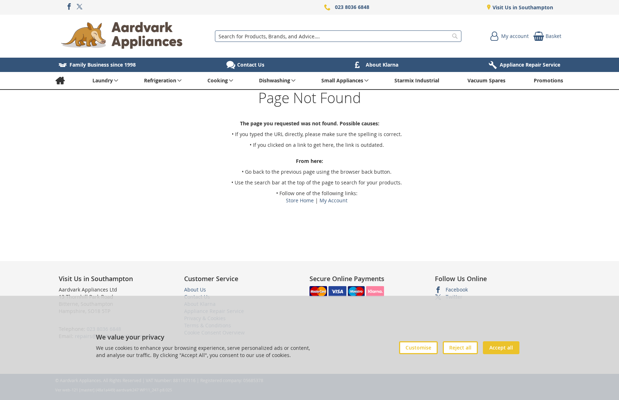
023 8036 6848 (352, 7)
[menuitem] (60, 80)
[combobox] (338, 36)
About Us (195, 289)
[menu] (309, 80)
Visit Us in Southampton (522, 7)
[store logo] (122, 36)
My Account (333, 200)
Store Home (300, 200)
